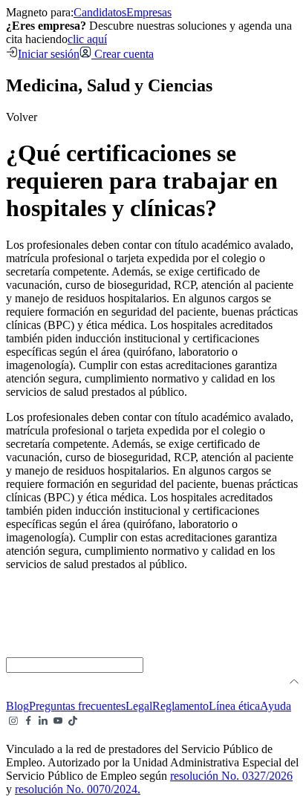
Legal (139, 706)
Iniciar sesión (48, 54)
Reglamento (180, 706)
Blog (17, 706)
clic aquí (87, 39)
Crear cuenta (122, 54)
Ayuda (275, 706)
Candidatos (100, 12)
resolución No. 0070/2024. (77, 789)
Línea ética (234, 706)
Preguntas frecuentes (77, 706)
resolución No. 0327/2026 (231, 775)
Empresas (149, 12)
